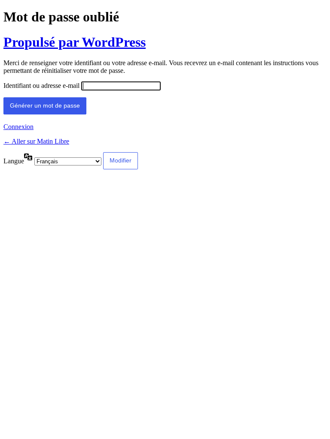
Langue (13, 161)
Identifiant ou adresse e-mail (41, 85)
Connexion (18, 126)
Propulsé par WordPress (74, 42)
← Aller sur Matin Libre (36, 141)
